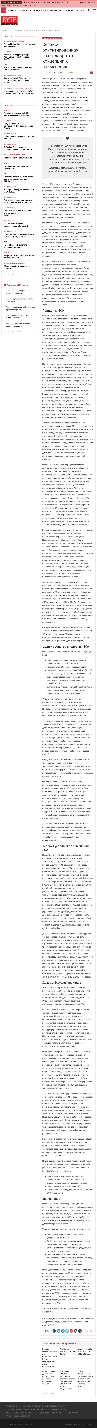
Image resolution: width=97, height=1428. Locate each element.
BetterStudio (87, 1424)
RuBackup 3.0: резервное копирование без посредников (18, 148)
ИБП (5, 242)
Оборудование (56, 10)
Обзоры (66, 2)
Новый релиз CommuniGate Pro (18, 158)
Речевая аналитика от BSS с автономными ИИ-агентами (16, 114)
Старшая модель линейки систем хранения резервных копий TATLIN (19, 179)
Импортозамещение (32, 2)
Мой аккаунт (73, 1413)
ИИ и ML (69, 10)
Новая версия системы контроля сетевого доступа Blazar (19, 235)
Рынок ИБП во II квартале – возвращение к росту (16, 246)
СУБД (6, 64)
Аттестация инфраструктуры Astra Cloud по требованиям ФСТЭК (17, 57)
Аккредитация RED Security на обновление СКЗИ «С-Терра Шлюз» (17, 80)
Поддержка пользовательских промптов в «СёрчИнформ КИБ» (18, 201)
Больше (78, 10)
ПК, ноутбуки (9, 221)
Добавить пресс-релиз (29, 5)
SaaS (19, 75)
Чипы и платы (39, 10)
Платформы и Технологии (52, 38)
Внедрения (47, 2)
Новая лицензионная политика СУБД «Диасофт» (18, 68)
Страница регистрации (50, 1413)
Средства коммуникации (14, 155)
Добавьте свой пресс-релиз (19, 1413)
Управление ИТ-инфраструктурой (18, 88)
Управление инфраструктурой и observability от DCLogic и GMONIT (19, 92)
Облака (11, 10)
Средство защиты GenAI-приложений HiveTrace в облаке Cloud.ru (18, 126)
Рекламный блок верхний (18, 1416)
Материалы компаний (10, 5)
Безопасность (24, 10)
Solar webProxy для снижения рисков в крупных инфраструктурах (17, 213)
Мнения (57, 2)
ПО (3, 10)
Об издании (11, 1406)
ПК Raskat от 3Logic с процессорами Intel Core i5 (16, 225)
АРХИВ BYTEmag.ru (60, 1410)
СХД (5, 174)
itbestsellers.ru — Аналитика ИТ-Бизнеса (25, 1410)
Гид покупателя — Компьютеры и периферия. (46, 1406)
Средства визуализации (14, 41)
